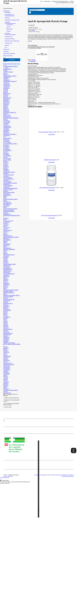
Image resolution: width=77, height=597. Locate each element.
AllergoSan (6, 77)
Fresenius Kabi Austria (9, 172)
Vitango (5, 380)
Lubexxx (5, 231)
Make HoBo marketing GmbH (11, 237)
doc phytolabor (7, 138)
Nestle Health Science (9, 254)
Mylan (5, 250)
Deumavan (6, 132)
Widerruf (71, 475)
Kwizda (6, 218)
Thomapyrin (6, 367)
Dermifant (6, 131)
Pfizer (5, 288)
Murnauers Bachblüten (9, 249)
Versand (33, 30)
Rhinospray (6, 309)
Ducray (5, 151)
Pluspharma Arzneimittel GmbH (11, 295)
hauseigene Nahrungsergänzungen (10, 22)
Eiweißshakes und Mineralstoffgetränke (10, 15)
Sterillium (6, 348)
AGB (48, 475)
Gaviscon (6, 176)
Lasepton (6, 225)
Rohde (5, 314)
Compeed (6, 128)
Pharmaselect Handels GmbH (10, 290)
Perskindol (6, 284)
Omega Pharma (7, 268)
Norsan (5, 260)
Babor (5, 92)
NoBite (5, 258)
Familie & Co (6, 49)
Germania (6, 180)
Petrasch (5, 285)
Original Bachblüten (8, 273)
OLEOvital (6, 267)
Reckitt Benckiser (8, 303)
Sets (4, 57)
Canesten (6, 123)
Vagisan (5, 371)
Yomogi (5, 391)
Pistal (5, 294)
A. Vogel (5, 67)
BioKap (5, 107)
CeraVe (5, 124)
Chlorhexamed (7, 127)
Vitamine (8, 31)
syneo (5, 353)
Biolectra (5, 108)
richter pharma (7, 310)
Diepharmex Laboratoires (9, 134)
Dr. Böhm (6, 141)
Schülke (5, 330)
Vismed (5, 379)
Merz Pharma (7, 244)
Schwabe (6, 332)
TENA (5, 361)
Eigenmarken (6, 11)
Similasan (6, 337)
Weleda (5, 384)
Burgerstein (6, 120)
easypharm (6, 154)
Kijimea (5, 212)
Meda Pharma (7, 239)
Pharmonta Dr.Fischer (9, 292)
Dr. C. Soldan (7, 142)
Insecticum (6, 206)
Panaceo (5, 279)
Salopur (5, 318)
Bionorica (6, 109)
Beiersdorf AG (7, 97)
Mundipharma (7, 248)
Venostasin (6, 372)
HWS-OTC (6, 202)
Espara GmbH (7, 160)
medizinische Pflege (9, 38)
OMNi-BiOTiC (7, 269)
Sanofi (5, 323)
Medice (5, 241)
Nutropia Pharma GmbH (9, 264)
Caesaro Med (7, 122)
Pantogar (5, 280)
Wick (5, 387)
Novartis (5, 261)
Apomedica (6, 85)
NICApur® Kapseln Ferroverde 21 (49, 215)
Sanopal (5, 325)
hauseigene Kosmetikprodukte (12, 20)
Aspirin (5, 89)
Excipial (5, 165)
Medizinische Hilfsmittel (9, 53)
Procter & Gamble (8, 296)
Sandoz (5, 321)
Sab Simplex (6, 317)
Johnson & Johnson (8, 210)
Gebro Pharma (7, 177)
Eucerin (5, 162)
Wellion (5, 386)
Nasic (5, 252)
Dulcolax (6, 153)
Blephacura (6, 111)
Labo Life (6, 222)
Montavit (6, 245)
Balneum (5, 94)
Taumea (5, 359)
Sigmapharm (7, 334)
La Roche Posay (8, 220)
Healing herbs (7, 195)
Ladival (5, 223)
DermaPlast (6, 130)
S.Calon (5, 315)
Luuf (5, 233)
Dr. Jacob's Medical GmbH (10, 143)
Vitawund (6, 382)
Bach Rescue (6, 93)
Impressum (37, 475)
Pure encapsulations (8, 299)
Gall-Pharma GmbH (8, 174)
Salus (5, 319)
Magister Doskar (7, 235)
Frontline (5, 173)
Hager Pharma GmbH (9, 192)
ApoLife (33, 59)
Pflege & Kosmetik (7, 55)
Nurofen (5, 262)
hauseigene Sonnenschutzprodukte (10, 34)
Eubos (5, 161)
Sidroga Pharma (7, 333)
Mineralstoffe (9, 29)
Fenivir (5, 168)
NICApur (6, 256)
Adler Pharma (7, 69)
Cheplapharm (7, 126)
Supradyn (6, 352)
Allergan (5, 74)
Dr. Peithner (6, 149)
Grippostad (6, 187)
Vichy (5, 378)
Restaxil (5, 307)
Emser (5, 157)
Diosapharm (6, 135)
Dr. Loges (6, 147)
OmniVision (6, 272)
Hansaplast (6, 193)
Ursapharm (6, 369)
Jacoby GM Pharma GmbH (10, 208)
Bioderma (6, 104)
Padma (5, 277)
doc (4, 136)
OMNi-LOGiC (7, 271)
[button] (41, 46)
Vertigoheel (6, 374)
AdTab (5, 70)
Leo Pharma (6, 227)
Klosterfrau (6, 214)
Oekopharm (6, 265)
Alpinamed (6, 80)
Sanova (5, 327)
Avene (5, 90)
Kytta (5, 219)
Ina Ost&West (7, 203)
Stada (5, 346)
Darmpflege (7, 12)
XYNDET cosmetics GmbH (10, 390)
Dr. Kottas (6, 146)
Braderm (5, 113)
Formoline (6, 169)
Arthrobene (6, 88)
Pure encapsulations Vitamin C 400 (47, 132)
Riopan (5, 311)
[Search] (30, 12)
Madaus (5, 234)
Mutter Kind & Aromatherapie (12, 41)
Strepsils (5, 351)
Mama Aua (6, 238)
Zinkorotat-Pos (7, 393)
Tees (6, 47)
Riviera (5, 313)
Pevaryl (5, 287)
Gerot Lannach (7, 181)
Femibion (6, 166)
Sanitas (5, 322)
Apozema (6, 86)
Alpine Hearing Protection (10, 81)
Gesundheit (6, 51)
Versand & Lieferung (56, 475)
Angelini (6, 82)
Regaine (5, 304)
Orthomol (6, 275)
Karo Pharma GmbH (8, 211)
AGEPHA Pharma (8, 71)
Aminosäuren (9, 24)
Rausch (5, 302)
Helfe (5, 197)
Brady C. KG (7, 115)
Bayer (5, 96)
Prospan (5, 298)
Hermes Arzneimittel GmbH (10, 199)
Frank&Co (6, 170)
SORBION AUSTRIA (9, 342)
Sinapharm (6, 338)
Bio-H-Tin (6, 103)
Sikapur (5, 336)
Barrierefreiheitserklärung (68, 476)
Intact (5, 207)
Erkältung (7, 18)
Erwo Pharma (7, 158)
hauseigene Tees (9, 36)
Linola (5, 229)
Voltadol (5, 383)
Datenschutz (43, 475)
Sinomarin (6, 340)
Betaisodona (6, 101)
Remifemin (6, 306)
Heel (5, 196)
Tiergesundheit (6, 60)
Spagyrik (7, 45)
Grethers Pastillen (8, 185)
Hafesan (5, 191)
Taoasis (5, 357)
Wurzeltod (6, 388)
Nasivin (5, 253)
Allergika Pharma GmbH (9, 76)
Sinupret (5, 341)
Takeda (5, 355)
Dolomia (6, 139)
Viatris (5, 375)
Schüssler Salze (8, 43)
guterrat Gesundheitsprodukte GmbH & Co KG (10, 189)
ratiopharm (6, 300)
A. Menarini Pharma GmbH (10, 66)
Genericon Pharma (8, 178)
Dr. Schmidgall (7, 150)
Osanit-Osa (6, 276)
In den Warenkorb (32, 45)
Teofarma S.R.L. (7, 363)
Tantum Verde (7, 356)
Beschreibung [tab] (32, 61)
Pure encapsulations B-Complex (47, 187)
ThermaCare (6, 365)
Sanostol (5, 326)
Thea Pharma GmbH (8, 364)
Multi (5, 246)
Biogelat (5, 105)
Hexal (5, 200)
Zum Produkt (51, 134)
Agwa (5, 73)
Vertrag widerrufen (4, 477)
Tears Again (6, 360)
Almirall (5, 78)
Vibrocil (5, 376)
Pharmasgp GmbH (8, 291)
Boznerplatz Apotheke (9, 112)
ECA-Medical (7, 155)
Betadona (6, 100)
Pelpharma (6, 283)
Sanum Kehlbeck (7, 329)
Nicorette (6, 257)
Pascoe (5, 281)
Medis (5, 242)
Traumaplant (6, 368)
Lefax (5, 226)
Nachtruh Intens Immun (49, 159)
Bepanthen (6, 99)
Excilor (5, 164)
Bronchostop (7, 116)
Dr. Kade (6, 145)
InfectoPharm (7, 204)
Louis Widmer (7, 230)
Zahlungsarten (64, 475)
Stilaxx (5, 349)
